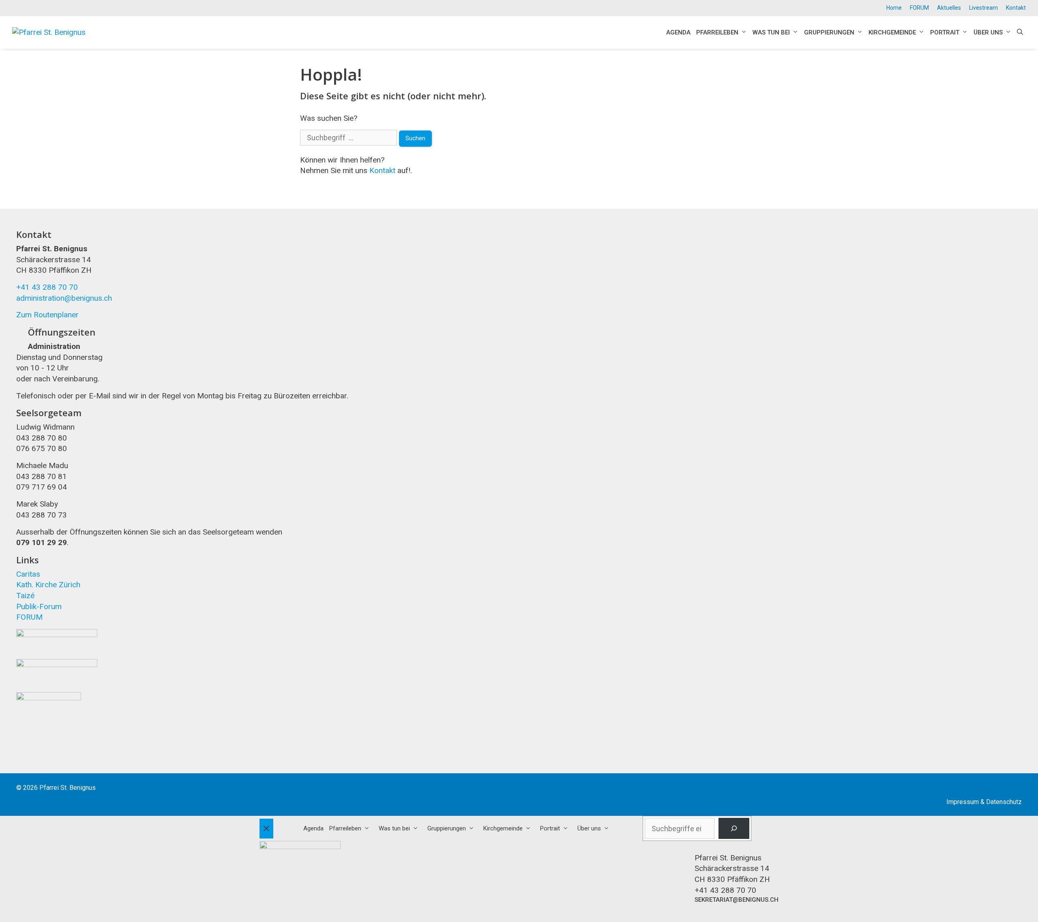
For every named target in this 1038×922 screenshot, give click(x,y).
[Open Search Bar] (1020, 32)
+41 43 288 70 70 (47, 287)
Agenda (678, 32)
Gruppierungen (829, 32)
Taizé (25, 595)
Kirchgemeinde (892, 32)
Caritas (28, 574)
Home (894, 7)
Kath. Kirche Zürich (48, 584)
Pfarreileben (717, 32)
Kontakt (1016, 7)
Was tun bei (771, 32)
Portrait (944, 32)
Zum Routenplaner (47, 314)
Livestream (983, 7)
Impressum (962, 802)
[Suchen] (733, 828)
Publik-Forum (39, 606)
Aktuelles (949, 7)
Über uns (988, 32)
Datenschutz (1004, 802)
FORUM (919, 7)
